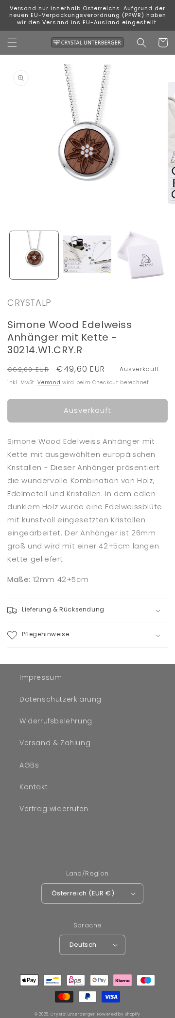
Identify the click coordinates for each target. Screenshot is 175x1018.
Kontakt (33, 787)
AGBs (29, 765)
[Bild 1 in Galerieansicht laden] (34, 255)
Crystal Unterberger (73, 1014)
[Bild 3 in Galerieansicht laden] (140, 255)
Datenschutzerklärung (60, 699)
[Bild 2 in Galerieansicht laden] (87, 255)
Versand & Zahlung (54, 743)
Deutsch (83, 944)
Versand (48, 382)
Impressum (40, 677)
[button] (12, 42)
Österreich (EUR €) (83, 893)
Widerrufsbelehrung (55, 721)
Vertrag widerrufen (53, 809)
